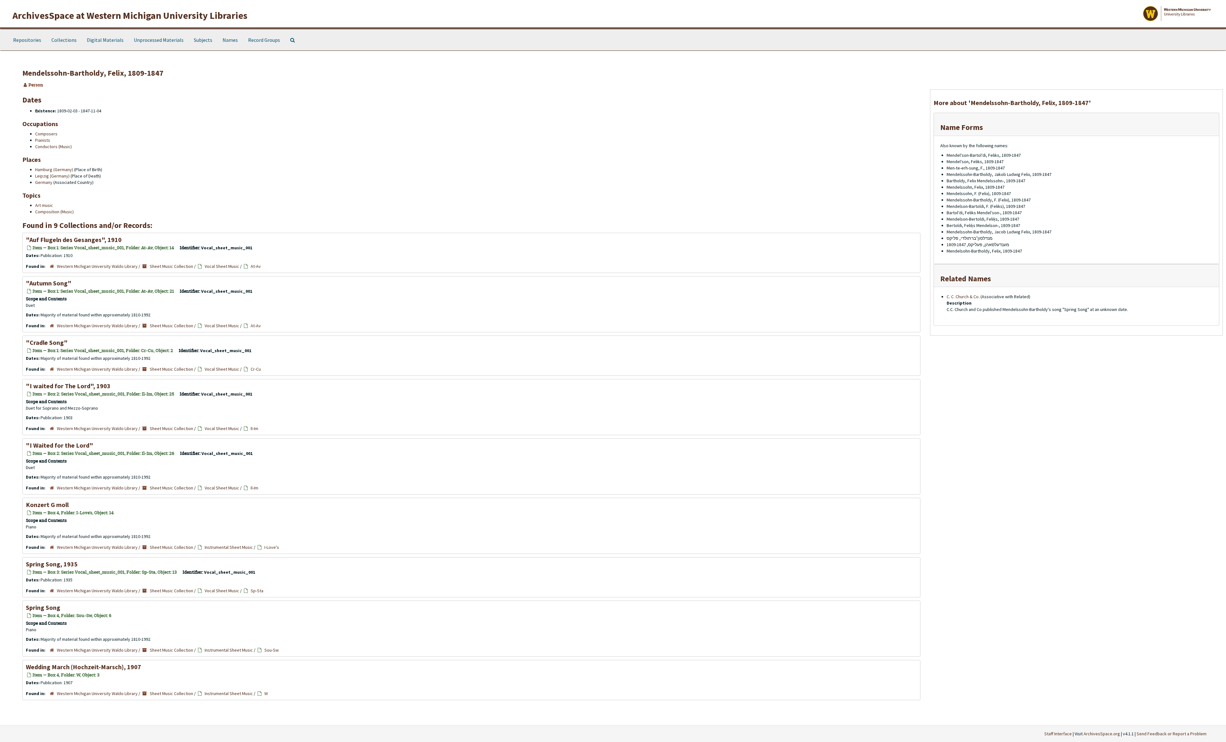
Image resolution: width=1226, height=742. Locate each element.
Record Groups (264, 40)
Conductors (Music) (53, 146)
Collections (64, 40)
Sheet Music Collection (171, 266)
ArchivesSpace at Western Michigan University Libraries (129, 15)
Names (230, 40)
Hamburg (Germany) (54, 169)
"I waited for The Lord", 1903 (68, 386)
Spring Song (43, 607)
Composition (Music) (54, 212)
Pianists (42, 140)
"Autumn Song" (49, 283)
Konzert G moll (47, 505)
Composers (46, 134)
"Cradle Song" (47, 342)
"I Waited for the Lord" (59, 445)
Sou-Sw (271, 650)
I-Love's (271, 547)
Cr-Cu (256, 369)
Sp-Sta (257, 591)
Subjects (203, 40)
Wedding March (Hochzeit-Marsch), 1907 (83, 667)
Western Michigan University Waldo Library (97, 266)
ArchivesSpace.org (1102, 734)
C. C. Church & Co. (963, 296)
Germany (43, 182)
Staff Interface (1058, 734)
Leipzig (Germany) (52, 176)
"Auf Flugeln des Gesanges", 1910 (74, 240)
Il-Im (254, 428)
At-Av (256, 266)
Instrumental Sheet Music (229, 547)
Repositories (27, 40)
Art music (44, 205)
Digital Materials (105, 40)
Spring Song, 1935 (52, 564)
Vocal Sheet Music (222, 266)
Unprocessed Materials (159, 40)
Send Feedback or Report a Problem (1172, 734)
